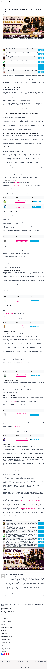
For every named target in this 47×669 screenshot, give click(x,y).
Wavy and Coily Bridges (5, 642)
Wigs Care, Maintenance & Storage (8, 649)
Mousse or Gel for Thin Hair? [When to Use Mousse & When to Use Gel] (11, 594)
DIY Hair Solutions (4, 623)
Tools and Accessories (5, 639)
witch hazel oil (17, 426)
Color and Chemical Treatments (7, 608)
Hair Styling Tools (4, 630)
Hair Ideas (4, 7)
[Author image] (3, 14)
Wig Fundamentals (4, 643)
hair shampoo (16, 182)
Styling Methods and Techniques (7, 637)
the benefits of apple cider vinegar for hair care (26, 508)
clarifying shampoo (13, 222)
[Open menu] (45, 2)
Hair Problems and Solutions (6, 627)
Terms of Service (27, 665)
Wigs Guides (3, 651)
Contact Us (20, 665)
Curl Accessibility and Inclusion (7, 609)
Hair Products (3, 629)
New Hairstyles (4, 633)
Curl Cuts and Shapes (5, 618)
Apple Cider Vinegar (9, 313)
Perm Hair (3, 634)
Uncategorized (4, 640)
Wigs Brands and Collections (6, 648)
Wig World (3, 645)
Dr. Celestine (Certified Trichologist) (10, 14)
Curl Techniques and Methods (7, 620)
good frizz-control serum (32, 513)
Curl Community (4, 615)
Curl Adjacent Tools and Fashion (7, 611)
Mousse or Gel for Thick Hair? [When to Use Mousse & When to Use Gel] (35, 594)
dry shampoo (10, 284)
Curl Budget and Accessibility (6, 612)
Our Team (15, 665)
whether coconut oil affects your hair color (13, 501)
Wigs (2, 646)
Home (11, 665)
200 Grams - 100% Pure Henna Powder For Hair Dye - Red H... (22, 415)
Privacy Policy (34, 665)
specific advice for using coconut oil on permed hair (31, 500)
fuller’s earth (23, 362)
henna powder (13, 401)
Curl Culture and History (5, 617)
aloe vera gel (16, 185)
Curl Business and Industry (6, 614)
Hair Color (3, 624)
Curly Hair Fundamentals (6, 621)
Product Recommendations (6, 636)
